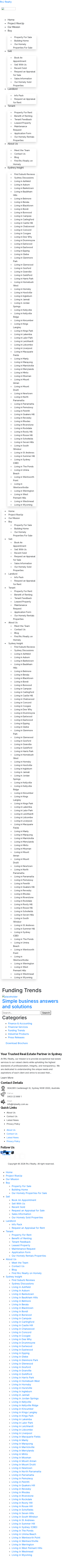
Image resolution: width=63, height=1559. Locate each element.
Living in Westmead (24, 501)
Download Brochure (17, 1043)
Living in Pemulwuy (23, 407)
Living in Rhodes (22, 421)
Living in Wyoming (23, 505)
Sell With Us (20, 65)
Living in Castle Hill (23, 223)
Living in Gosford (22, 268)
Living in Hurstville (23, 292)
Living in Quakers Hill (24, 414)
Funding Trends (16, 1030)
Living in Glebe (21, 254)
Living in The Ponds (24, 466)
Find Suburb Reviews (24, 174)
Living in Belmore (22, 198)
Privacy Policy (13, 1124)
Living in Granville (23, 272)
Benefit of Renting (23, 116)
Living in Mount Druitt (24, 1464)
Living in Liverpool (23, 348)
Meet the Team (22, 150)
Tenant (11, 106)
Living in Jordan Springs (25, 1398)
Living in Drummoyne (24, 240)
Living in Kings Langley (24, 1412)
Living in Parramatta (24, 404)
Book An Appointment (24, 1200)
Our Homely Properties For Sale (29, 1193)
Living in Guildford (23, 275)
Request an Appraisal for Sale (28, 1210)
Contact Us (19, 154)
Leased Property (22, 123)
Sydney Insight (16, 167)
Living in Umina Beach (24, 1534)
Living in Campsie (23, 216)
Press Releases (16, 1037)
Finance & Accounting (20, 1023)
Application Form (22, 133)
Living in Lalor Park (23, 338)
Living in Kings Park (23, 331)
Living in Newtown (23, 393)
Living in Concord (22, 230)
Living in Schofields (23, 439)
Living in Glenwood (23, 265)
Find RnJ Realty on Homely (27, 1273)
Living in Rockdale (23, 428)
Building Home (21, 41)
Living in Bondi (21, 209)
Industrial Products (18, 1033)
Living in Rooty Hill (23, 432)
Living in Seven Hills (24, 442)
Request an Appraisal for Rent (28, 1227)
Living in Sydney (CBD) (24, 1527)
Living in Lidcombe (23, 345)
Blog (16, 157)
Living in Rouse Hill (23, 435)
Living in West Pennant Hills (27, 1548)
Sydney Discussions (24, 178)
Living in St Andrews (24, 452)
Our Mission (14, 27)
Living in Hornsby (22, 289)
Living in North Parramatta (26, 1471)
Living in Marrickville (24, 365)
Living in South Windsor (25, 1516)
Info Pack (18, 95)
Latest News (13, 1120)
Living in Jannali (22, 299)
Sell (10, 51)
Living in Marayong (23, 362)
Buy (10, 30)
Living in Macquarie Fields (26, 1436)
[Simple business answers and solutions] (10, 996)
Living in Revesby (23, 418)
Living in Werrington (24, 491)
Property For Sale (23, 37)
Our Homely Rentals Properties (29, 1255)
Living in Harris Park (23, 278)
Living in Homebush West (26, 1381)
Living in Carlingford (24, 219)
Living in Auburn (22, 185)
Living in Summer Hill (24, 456)
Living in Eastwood (23, 247)
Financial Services (18, 1026)
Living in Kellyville (23, 310)
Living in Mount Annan (24, 1461)
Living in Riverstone (24, 425)
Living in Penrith (22, 411)
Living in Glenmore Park (25, 1360)
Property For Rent (23, 112)
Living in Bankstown (24, 188)
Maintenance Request (23, 1248)
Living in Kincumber (23, 320)
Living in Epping (22, 251)
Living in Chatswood (24, 226)
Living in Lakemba (23, 334)
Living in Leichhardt (23, 341)
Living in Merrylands (24, 369)
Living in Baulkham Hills (25, 1297)
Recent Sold (20, 68)
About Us (13, 143)
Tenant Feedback (23, 119)
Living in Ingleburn (23, 296)
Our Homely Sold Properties (27, 1217)
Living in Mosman (22, 376)
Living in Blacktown (23, 205)
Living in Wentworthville (25, 1541)
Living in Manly (21, 359)
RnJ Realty (6, 1)
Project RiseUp (15, 515)
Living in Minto (21, 372)
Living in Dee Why (23, 237)
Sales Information (23, 78)
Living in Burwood (23, 212)
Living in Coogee (22, 233)
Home (11, 511)
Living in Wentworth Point (26, 1537)
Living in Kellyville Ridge (25, 1405)
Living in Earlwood (23, 244)
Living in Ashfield (22, 181)
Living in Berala (21, 202)
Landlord (12, 89)
